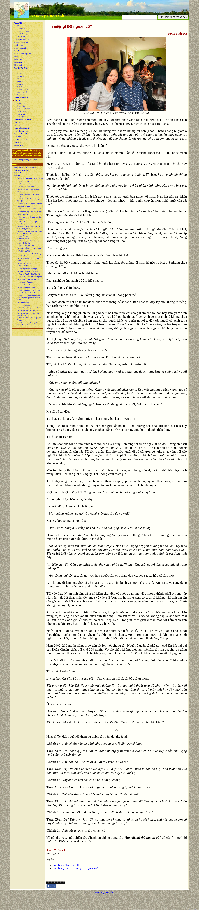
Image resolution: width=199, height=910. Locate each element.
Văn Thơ (17, 137)
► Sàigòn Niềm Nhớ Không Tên (29, 248)
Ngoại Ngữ (18, 62)
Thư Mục (17, 142)
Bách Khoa (21, 103)
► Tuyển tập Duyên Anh (26, 287)
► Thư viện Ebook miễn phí (27, 269)
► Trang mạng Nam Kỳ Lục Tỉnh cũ (25, 160)
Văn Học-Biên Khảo (21, 134)
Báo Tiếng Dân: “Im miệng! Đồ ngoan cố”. (75, 868)
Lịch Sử (17, 51)
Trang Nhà (18, 23)
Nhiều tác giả (22, 92)
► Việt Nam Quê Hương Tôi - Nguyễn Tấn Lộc (28, 314)
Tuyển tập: (21, 95)
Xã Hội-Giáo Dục (20, 139)
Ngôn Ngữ (18, 65)
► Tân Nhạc (21, 36)
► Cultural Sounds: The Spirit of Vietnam (29, 195)
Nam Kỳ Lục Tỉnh (47, 16)
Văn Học (20, 117)
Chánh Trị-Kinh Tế (21, 42)
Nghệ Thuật (18, 59)
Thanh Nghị (21, 111)
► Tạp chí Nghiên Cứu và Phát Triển (28, 259)
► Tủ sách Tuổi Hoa (24, 285)
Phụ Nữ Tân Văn (23, 108)
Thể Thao (17, 122)
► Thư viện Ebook (24, 266)
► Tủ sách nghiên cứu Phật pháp (29, 277)
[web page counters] (55, 883)
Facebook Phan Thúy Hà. (67, 865)
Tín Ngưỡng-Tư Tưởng (22, 119)
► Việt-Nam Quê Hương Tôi (27, 310)
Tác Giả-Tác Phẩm (21, 68)
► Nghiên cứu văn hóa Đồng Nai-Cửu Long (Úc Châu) (29, 232)
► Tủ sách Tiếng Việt (25, 282)
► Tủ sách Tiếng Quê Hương (28, 279)
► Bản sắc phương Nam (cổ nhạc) (30, 178)
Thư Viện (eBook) (21, 170)
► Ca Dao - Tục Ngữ (24, 184)
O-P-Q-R (20, 81)
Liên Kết (17, 176)
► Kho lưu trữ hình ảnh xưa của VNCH (29, 218)
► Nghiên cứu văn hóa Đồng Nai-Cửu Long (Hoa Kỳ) (29, 227)
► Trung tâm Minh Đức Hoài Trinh (29, 271)
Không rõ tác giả (23, 89)
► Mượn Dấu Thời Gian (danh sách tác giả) (28, 223)
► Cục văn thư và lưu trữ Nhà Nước (28, 190)
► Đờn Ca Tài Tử (23, 31)
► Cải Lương (22, 34)
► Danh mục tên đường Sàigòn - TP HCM (29, 200)
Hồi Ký (16, 56)
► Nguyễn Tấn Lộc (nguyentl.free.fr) (24, 237)
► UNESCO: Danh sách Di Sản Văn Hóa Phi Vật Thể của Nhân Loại (28, 298)
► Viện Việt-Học (23, 302)
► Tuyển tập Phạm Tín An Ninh (28, 290)
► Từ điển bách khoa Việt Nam (28, 293)
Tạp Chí (17, 100)
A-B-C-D (20, 70)
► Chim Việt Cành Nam (25, 187)
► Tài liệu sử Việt (23, 251)
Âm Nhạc (17, 26)
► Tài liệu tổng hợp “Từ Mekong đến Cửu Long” (29, 255)
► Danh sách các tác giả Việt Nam (29, 203)
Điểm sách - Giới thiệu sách (25, 167)
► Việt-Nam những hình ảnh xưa (29, 308)
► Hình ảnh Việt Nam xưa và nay (29, 212)
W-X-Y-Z (20, 87)
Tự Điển (17, 125)
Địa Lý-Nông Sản (20, 48)
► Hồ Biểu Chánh (23, 214)
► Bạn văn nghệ (23, 181)
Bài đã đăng (18, 145)
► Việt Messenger (24, 305)
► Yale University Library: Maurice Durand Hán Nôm (29, 324)
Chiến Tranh (18, 45)
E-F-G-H (20, 73)
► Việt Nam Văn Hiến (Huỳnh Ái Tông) (29, 319)
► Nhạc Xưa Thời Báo (25, 246)
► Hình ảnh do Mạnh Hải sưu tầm (29, 209)
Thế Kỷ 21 (21, 114)
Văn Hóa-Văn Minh (21, 131)
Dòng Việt (21, 106)
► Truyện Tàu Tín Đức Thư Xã (28, 274)
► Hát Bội (21, 28)
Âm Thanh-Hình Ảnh (21, 39)
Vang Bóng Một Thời (22, 128)
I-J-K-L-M (20, 76)
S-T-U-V (20, 84)
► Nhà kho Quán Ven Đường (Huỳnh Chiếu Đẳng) (28, 242)
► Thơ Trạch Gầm (24, 263)
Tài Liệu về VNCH (21, 98)
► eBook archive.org (24, 206)
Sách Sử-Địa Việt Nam (22, 54)
